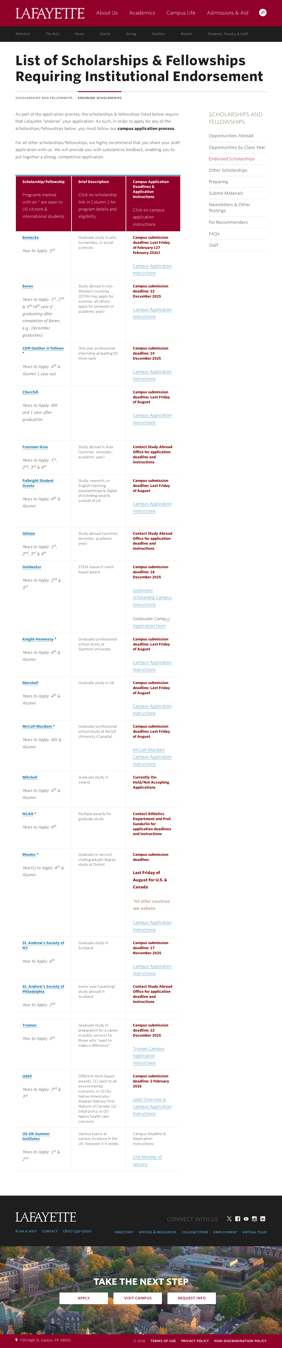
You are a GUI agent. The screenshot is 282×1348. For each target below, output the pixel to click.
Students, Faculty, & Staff (228, 34)
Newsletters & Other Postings (229, 207)
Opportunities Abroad (231, 135)
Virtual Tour (254, 1232)
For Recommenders (228, 222)
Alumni (186, 34)
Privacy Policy (195, 1340)
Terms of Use (163, 1340)
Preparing (218, 181)
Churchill (30, 392)
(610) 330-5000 (77, 1231)
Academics (142, 13)
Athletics (22, 34)
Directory (124, 1232)
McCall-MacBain (37, 726)
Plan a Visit (26, 1231)
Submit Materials (226, 193)
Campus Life (181, 13)
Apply (84, 1297)
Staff (213, 245)
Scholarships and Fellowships (44, 98)
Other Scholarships (228, 170)
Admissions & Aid (228, 13)
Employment (225, 1232)
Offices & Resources (157, 1232)
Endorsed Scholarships (232, 158)
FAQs (214, 233)
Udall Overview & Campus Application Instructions (152, 1106)
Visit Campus (138, 1297)
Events (105, 34)
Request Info (192, 1297)
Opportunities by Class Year (237, 147)
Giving (131, 34)
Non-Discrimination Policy (240, 1340)
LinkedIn (263, 1218)
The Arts (52, 34)
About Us (107, 13)
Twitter (229, 1218)
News (79, 34)
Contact (50, 1231)
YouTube (246, 1218)
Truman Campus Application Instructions (148, 1055)
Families (158, 34)
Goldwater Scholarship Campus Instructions (152, 597)
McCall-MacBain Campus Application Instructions (152, 756)
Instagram (254, 1218)
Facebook (237, 1218)
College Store (195, 1232)
